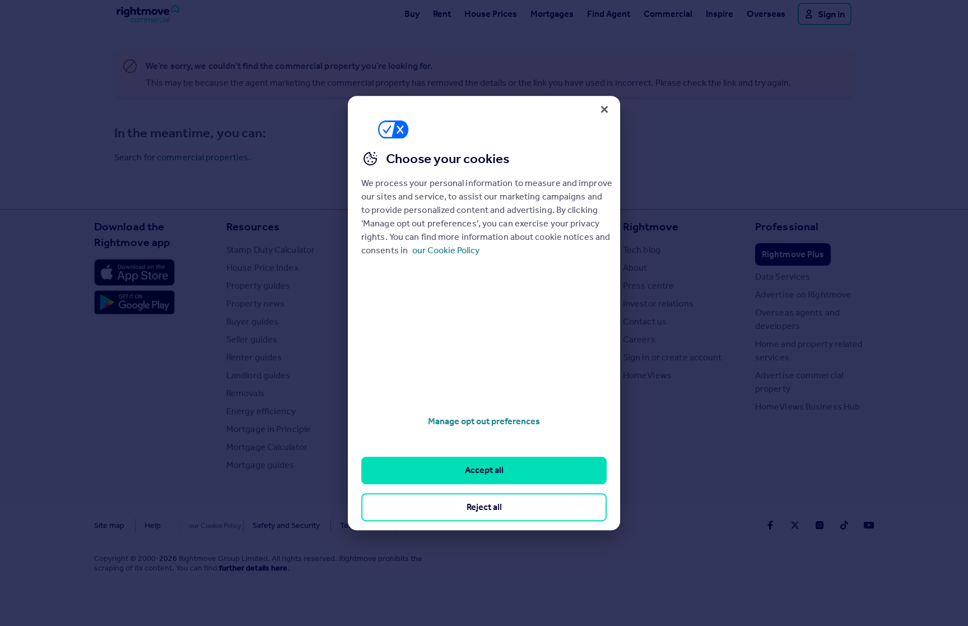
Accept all (484, 470)
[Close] (604, 109)
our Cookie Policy (446, 250)
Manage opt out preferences (484, 421)
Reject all (484, 507)
